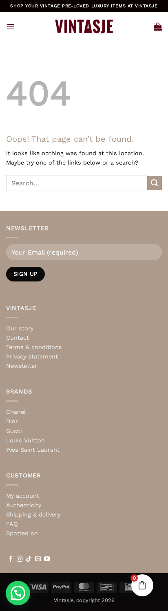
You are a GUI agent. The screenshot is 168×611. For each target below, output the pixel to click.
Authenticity (23, 505)
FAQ (12, 524)
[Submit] (154, 183)
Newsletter (21, 366)
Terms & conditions (34, 347)
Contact (17, 337)
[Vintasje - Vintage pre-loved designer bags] (84, 26)
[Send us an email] (38, 559)
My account (22, 495)
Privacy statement (32, 356)
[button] (10, 26)
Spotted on (22, 533)
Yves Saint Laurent (33, 449)
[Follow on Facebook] (11, 559)
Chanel (16, 412)
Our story (19, 328)
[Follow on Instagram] (20, 559)
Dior (12, 421)
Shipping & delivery (33, 514)
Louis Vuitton (25, 440)
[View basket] (158, 26)
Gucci (14, 431)
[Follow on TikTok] (29, 559)
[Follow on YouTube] (47, 559)
